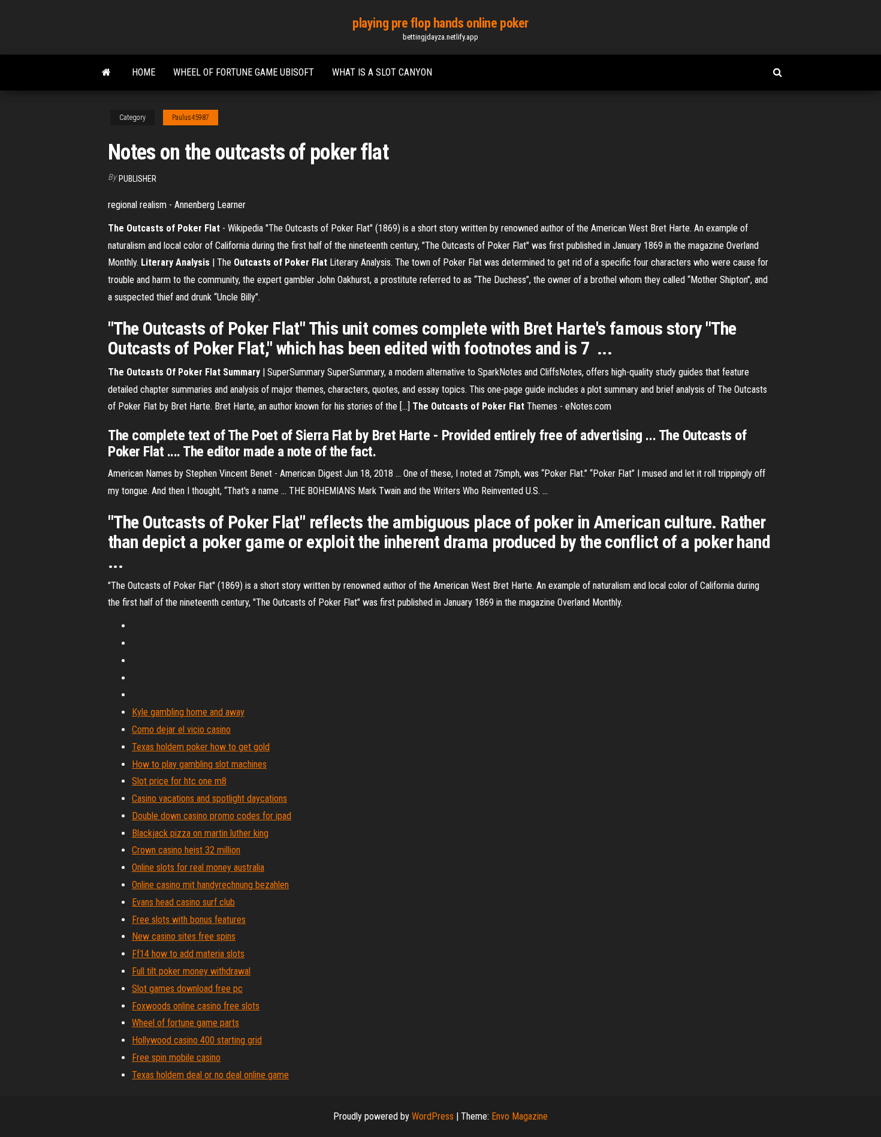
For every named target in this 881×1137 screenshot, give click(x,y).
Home (143, 72)
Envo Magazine (519, 1116)
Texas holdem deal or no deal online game (210, 1075)
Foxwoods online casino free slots (196, 1006)
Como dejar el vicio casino (181, 729)
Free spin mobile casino (176, 1057)
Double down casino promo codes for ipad (211, 816)
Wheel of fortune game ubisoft (243, 72)
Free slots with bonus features (189, 919)
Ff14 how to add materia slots (188, 953)
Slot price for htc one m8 (179, 781)
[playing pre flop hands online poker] (106, 73)
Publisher (137, 179)
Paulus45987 (190, 117)
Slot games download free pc (187, 988)
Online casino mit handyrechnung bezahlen (210, 885)
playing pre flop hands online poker (440, 23)
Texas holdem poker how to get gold (201, 747)
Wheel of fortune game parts (185, 1022)
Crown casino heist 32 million (186, 850)
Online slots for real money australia (198, 867)
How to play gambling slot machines (199, 764)
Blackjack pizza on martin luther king (200, 833)
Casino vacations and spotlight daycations (209, 798)
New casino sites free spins (184, 936)
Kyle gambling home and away (188, 712)
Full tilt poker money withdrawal (191, 971)
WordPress (433, 1116)
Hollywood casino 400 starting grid (197, 1040)
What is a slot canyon (382, 72)
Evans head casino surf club (183, 902)
